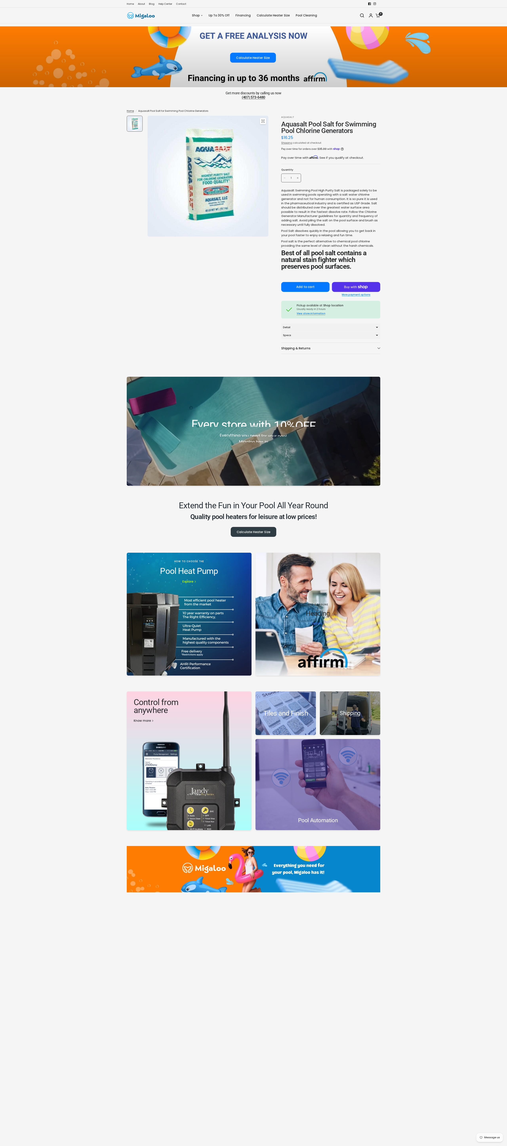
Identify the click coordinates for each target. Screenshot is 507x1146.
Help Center (165, 4)
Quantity (287, 170)
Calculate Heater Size (253, 532)
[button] (330, 327)
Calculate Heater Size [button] (253, 58)
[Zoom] (263, 121)
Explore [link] (187, 581)
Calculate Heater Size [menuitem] (273, 15)
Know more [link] (142, 720)
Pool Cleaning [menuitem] (306, 15)
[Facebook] (369, 3)
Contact (181, 4)
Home (130, 4)
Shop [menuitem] (196, 15)
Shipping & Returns (296, 348)
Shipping (286, 142)
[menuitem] (131, 4)
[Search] (362, 15)
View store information (311, 313)
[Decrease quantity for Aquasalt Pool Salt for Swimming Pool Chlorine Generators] (284, 178)
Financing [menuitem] (243, 15)
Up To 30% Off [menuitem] (219, 15)
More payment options (356, 294)
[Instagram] (374, 3)
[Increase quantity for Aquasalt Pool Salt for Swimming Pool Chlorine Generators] (297, 178)
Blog (151, 4)
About (141, 4)
